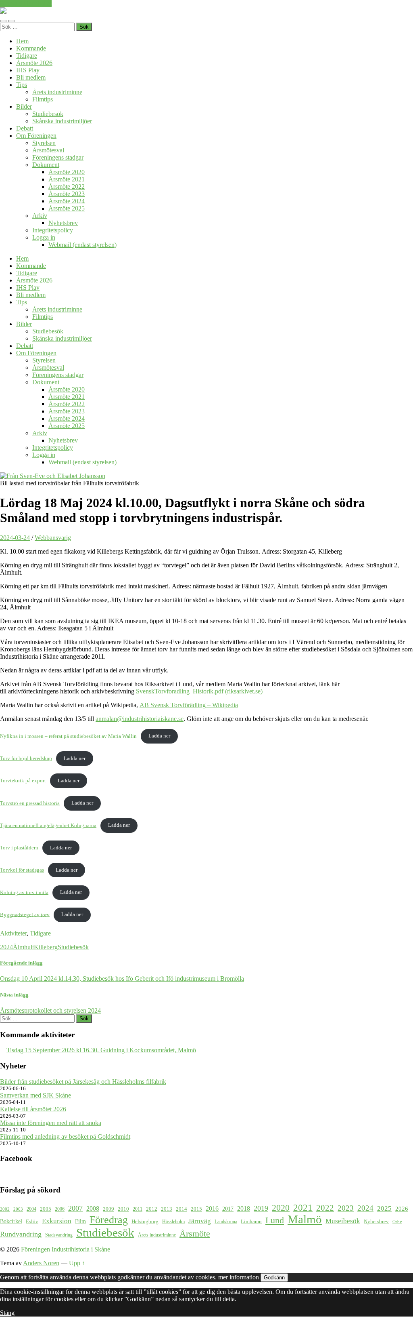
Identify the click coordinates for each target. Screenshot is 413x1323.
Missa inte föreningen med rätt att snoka (50, 1122)
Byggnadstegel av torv (25, 914)
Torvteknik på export (23, 781)
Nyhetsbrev (63, 222)
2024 (6, 947)
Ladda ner (159, 736)
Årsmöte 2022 (66, 186)
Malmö (305, 1219)
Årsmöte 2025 (66, 208)
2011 (137, 1209)
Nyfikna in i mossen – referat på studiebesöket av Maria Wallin (68, 736)
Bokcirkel (11, 1221)
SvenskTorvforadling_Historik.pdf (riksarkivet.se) (199, 691)
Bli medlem (31, 77)
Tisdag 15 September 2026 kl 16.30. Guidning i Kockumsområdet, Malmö (101, 1050)
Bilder (24, 106)
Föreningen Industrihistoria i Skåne (65, 1249)
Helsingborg (145, 1221)
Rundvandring (21, 1234)
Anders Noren (41, 1263)
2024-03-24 (15, 537)
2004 (31, 1209)
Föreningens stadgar (57, 157)
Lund (274, 1220)
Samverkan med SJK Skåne (35, 1095)
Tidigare (26, 55)
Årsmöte (194, 1234)
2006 (60, 1209)
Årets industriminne (57, 91)
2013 (166, 1209)
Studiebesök (47, 113)
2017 (228, 1208)
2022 (325, 1208)
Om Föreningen (36, 135)
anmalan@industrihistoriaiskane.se (140, 718)
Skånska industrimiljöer (62, 121)
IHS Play (28, 70)
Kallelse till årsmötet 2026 (33, 1109)
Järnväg (199, 1221)
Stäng (7, 1312)
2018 (243, 1208)
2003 (18, 1209)
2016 (212, 1208)
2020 (281, 1208)
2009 (108, 1209)
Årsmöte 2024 (66, 201)
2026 (401, 1208)
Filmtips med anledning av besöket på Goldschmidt (65, 1136)
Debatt (24, 128)
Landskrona (226, 1221)
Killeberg (46, 947)
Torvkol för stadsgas (22, 870)
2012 (151, 1209)
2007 (75, 1208)
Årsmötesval (48, 150)
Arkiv (39, 215)
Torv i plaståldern (19, 848)
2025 (384, 1208)
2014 (181, 1209)
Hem (22, 41)
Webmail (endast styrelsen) (82, 244)
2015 (196, 1209)
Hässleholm (173, 1221)
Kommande (31, 48)
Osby (397, 1222)
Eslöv (32, 1221)
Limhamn (251, 1221)
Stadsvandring (59, 1235)
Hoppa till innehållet (26, 3)
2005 (45, 1209)
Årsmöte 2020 (66, 172)
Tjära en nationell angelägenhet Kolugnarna (48, 825)
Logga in (43, 237)
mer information (238, 1277)
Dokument (45, 164)
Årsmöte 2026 (34, 62)
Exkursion (56, 1221)
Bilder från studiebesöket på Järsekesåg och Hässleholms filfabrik (83, 1081)
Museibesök (342, 1221)
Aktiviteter (13, 933)
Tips (21, 84)
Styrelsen (44, 142)
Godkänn (274, 1278)
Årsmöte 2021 (66, 179)
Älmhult (23, 947)
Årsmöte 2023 (66, 193)
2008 (92, 1208)
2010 (123, 1209)
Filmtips (42, 99)
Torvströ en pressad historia (30, 803)
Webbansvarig (53, 537)
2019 (261, 1208)
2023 (346, 1208)
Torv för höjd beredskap (26, 758)
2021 (303, 1207)
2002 (5, 1209)
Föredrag (109, 1220)
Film (80, 1221)
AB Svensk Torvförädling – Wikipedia (189, 705)
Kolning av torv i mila (24, 892)
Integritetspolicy (52, 230)
